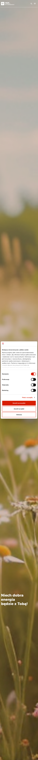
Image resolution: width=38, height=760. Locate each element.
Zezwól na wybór (19, 409)
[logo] (10, 3)
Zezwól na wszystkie (19, 403)
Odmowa (19, 414)
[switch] (33, 379)
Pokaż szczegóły (27, 397)
